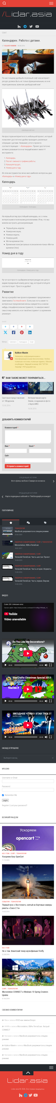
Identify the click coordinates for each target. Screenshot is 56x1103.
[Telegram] (25, 26)
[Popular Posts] (10, 523)
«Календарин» (26, 146)
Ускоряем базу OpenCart (13, 856)
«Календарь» (7, 176)
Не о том (5, 853)
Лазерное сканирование (25, 542)
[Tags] (45, 523)
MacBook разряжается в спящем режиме (32, 531)
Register (5, 805)
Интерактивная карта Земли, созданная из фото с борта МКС (39, 401)
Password (6, 786)
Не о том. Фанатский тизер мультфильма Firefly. (23, 951)
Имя (7, 446)
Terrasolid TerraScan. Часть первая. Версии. (32, 581)
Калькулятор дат (13, 164)
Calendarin (13, 342)
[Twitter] (31, 26)
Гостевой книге (19, 300)
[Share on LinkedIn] (30, 330)
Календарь (10, 158)
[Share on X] (5, 330)
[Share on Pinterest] (21, 330)
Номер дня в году (13, 168)
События (6, 902)
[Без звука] (46, 665)
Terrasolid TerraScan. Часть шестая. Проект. (32, 557)
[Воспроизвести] (5, 665)
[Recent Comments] (28, 523)
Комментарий (11, 428)
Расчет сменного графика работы (20, 161)
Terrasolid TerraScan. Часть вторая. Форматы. (33, 569)
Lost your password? (18, 805)
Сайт (7, 456)
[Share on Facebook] (13, 330)
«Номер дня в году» (23, 176)
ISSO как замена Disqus (25, 1020)
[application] (28, 617)
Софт (4, 33)
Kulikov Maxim (10, 46)
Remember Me (11, 795)
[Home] (19, 26)
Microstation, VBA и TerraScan (27, 545)
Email (32, 446)
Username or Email (9, 778)
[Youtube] (37, 26)
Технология (20, 528)
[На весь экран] (50, 665)
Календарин (23, 342)
